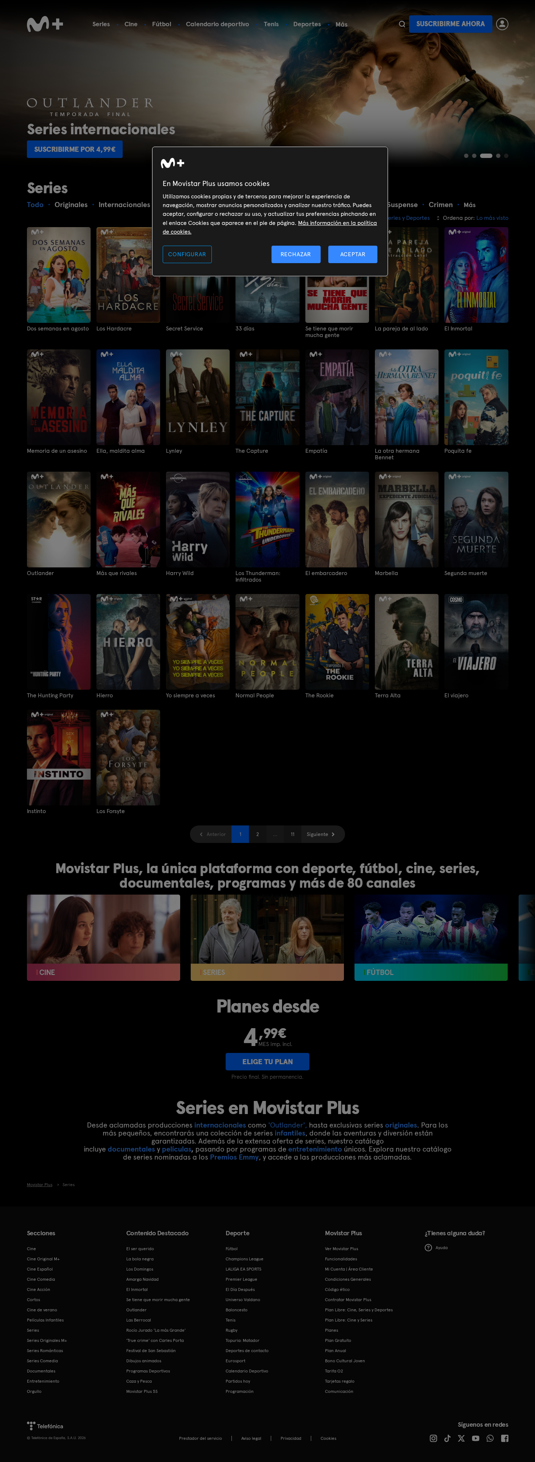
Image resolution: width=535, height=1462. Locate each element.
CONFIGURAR (187, 254)
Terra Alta (388, 695)
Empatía (316, 451)
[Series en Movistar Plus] (267, 938)
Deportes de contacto (247, 1350)
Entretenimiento (43, 1381)
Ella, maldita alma (120, 451)
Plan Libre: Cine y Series (348, 1320)
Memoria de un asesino (57, 451)
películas (176, 1149)
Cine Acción (38, 1289)
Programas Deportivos (148, 1371)
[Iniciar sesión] (502, 24)
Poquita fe (458, 451)
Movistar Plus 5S (142, 1391)
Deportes (307, 24)
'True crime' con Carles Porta (155, 1340)
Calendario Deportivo (247, 1371)
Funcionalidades (341, 1258)
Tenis (271, 24)
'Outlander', (287, 1125)
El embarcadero (326, 573)
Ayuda (442, 1247)
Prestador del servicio (200, 1438)
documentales (131, 1149)
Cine (131, 24)
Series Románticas (45, 1350)
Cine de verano (42, 1309)
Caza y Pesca (139, 1381)
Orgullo (34, 1391)
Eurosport (235, 1360)
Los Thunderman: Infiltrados (257, 576)
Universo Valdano (243, 1299)
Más (342, 24)
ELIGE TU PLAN (267, 1061)
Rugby (231, 1330)
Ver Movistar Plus (341, 1248)
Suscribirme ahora (450, 24)
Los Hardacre (114, 328)
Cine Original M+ (43, 1258)
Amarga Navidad (142, 1279)
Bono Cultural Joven (345, 1360)
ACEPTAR (353, 254)
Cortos (33, 1299)
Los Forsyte (110, 811)
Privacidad (291, 1438)
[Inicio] (45, 24)
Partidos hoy (238, 1381)
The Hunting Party (50, 695)
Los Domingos (139, 1269)
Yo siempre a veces (190, 695)
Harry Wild (180, 573)
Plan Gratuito (338, 1340)
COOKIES (328, 1438)
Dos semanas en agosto (58, 328)
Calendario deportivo (217, 24)
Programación (240, 1391)
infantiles (290, 1133)
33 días (244, 328)
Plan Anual (335, 1350)
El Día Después (240, 1289)
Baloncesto (236, 1309)
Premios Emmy (234, 1157)
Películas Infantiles (45, 1320)
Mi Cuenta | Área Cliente (349, 1269)
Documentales (41, 1371)
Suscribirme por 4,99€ (75, 149)
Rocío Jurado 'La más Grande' (156, 1330)
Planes (331, 1330)
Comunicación (339, 1391)
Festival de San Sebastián (151, 1350)
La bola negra (140, 1258)
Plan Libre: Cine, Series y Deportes (359, 1309)
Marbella (386, 573)
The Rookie (319, 695)
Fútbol (161, 24)
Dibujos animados (143, 1360)
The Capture (251, 451)
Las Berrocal (138, 1320)
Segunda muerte (465, 573)
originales (401, 1125)
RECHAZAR (296, 254)
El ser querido (140, 1248)
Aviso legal (251, 1438)
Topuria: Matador (242, 1340)
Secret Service (184, 328)
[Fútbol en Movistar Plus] (431, 938)
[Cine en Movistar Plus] (103, 938)
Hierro (104, 695)
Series (101, 24)
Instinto (36, 811)
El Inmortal (458, 328)
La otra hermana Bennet (397, 454)
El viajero (456, 695)
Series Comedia (42, 1360)
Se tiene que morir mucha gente (329, 331)
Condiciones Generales (348, 1279)
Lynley (174, 451)
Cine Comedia (41, 1279)
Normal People (254, 695)
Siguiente (317, 834)
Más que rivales (116, 573)
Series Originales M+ (47, 1340)
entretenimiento (315, 1149)
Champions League (244, 1258)
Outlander (40, 573)
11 (292, 834)
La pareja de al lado (401, 328)
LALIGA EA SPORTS (243, 1269)
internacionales (220, 1125)
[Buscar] (402, 24)
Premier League (241, 1279)
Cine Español (40, 1269)
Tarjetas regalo (339, 1381)
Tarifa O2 (334, 1371)
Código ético (337, 1289)
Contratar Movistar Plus (348, 1299)
